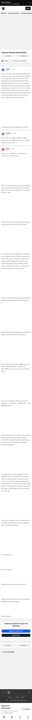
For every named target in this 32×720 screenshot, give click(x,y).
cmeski (6, 61)
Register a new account (16, 631)
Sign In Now (16, 635)
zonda (7, 149)
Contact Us (10, 697)
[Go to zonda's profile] (3, 149)
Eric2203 (8, 133)
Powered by (18, 700)
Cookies (17, 697)
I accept (27, 709)
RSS (23, 697)
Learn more (3, 3)
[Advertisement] (16, 31)
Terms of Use (8, 713)
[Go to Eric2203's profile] (3, 133)
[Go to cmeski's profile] (2, 61)
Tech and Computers (21, 61)
